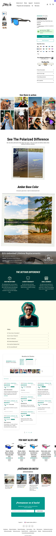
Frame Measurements (41, 77)
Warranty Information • (21, 529)
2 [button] (26, 432)
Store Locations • (29, 529)
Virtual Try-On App (40, 73)
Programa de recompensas (23, 5)
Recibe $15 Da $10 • (25, 531)
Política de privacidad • (8, 531)
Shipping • (39, 531)
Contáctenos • (5, 529)
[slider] (28, 163)
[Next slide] (54, 113)
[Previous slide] (2, 113)
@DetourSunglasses (28, 471)
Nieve (25, 3)
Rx (32, 5)
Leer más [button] (6, 395)
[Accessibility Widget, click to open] (55, 1)
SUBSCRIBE (40, 511)
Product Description (41, 70)
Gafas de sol (19, 3)
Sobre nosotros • (39, 529)
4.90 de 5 (14, 361)
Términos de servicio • (16, 531)
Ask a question (40, 80)
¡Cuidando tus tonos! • (33, 531)
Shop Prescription (45, 40)
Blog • (35, 529)
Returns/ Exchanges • (13, 529)
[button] (40, 15)
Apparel (30, 3)
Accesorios (37, 3)
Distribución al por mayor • (48, 529)
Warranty (37, 5)
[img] (7, 385)
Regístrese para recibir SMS (47, 531)
